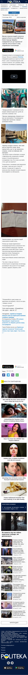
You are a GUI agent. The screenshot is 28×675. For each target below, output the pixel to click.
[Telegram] (8, 374)
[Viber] (12, 374)
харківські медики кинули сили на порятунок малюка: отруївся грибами (14, 315)
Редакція (3, 647)
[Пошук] (2, 2)
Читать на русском (21, 17)
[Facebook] (3, 374)
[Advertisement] (14, 187)
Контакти (3, 652)
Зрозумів (14, 12)
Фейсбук (20, 57)
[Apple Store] (8, 667)
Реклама (3, 650)
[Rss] (8, 662)
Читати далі (14, 622)
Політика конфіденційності (7, 645)
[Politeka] (14, 2)
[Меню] (26, 2)
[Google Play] (20, 667)
